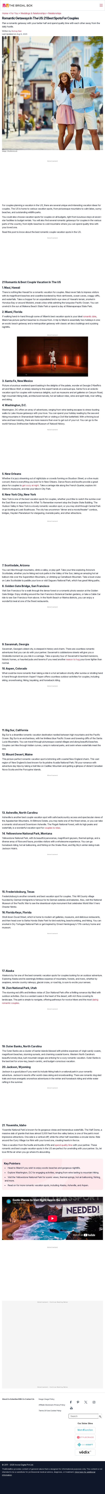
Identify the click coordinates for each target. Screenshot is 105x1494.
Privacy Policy (59, 1405)
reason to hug (73, 659)
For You (14, 13)
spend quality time (63, 1145)
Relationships (54, 13)
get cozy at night (30, 485)
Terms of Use (44, 1411)
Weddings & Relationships (33, 13)
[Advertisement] (52, 184)
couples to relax (52, 827)
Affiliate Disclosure (46, 1405)
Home (5, 13)
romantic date (89, 316)
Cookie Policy (55, 1411)
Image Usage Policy (46, 1399)
